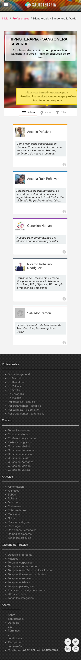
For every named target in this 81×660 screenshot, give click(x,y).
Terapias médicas (19, 582)
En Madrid (14, 378)
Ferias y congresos (20, 442)
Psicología (14, 526)
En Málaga (14, 397)
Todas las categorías (21, 597)
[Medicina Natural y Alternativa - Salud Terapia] (40, 5)
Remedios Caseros (20, 533)
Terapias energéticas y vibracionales (30, 570)
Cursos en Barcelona (21, 450)
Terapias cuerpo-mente (22, 566)
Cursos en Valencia (20, 454)
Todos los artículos (19, 537)
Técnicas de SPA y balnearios (26, 590)
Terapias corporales (20, 562)
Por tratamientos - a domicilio (26, 413)
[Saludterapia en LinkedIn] (67, 648)
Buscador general (19, 374)
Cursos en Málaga (19, 465)
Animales (13, 490)
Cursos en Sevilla (18, 458)
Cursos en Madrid (19, 446)
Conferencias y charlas (22, 438)
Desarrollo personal (20, 554)
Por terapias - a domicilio (23, 409)
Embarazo (14, 506)
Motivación (14, 514)
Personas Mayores (19, 522)
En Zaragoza (16, 393)
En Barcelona (16, 382)
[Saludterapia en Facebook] (67, 641)
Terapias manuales (19, 578)
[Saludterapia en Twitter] (75, 641)
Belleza (12, 498)
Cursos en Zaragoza (20, 461)
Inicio (5, 18)
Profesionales (20, 18)
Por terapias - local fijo (22, 401)
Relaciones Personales (22, 529)
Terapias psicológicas (21, 586)
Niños (11, 518)
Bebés (12, 494)
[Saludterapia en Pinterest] (75, 648)
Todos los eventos (19, 430)
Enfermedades (17, 510)
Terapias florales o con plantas (27, 574)
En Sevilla (14, 390)
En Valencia (15, 386)
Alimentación (16, 486)
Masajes (13, 558)
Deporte (13, 502)
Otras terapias (17, 594)
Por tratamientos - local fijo (24, 405)
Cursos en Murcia (19, 469)
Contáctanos (16, 650)
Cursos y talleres (18, 434)
